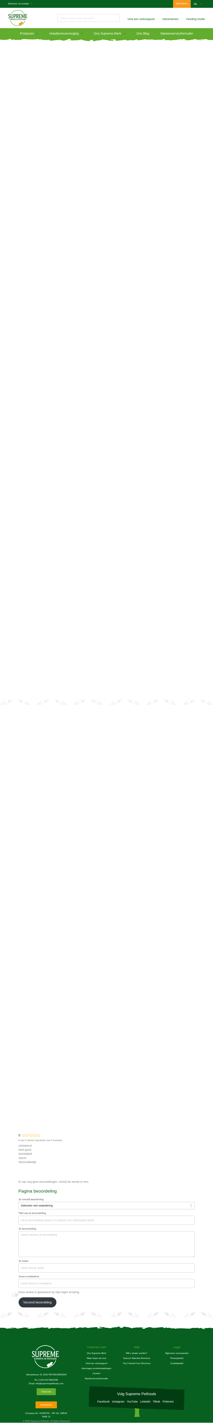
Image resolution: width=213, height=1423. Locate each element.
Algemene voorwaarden (177, 1353)
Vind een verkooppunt (106, 661)
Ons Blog (142, 33)
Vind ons (46, 1391)
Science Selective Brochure (136, 1358)
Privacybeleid (176, 1358)
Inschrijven (46, 1404)
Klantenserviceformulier (177, 33)
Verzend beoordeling (37, 1302)
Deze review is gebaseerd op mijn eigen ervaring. (49, 1292)
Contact (96, 1373)
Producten (27, 33)
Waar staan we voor (96, 1358)
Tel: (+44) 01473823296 (46, 1380)
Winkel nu (37, 213)
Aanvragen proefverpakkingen (96, 1368)
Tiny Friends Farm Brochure (136, 1363)
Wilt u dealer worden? (137, 776)
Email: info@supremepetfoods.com (46, 1383)
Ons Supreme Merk (107, 33)
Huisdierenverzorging (64, 33)
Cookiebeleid (176, 1363)
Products (25, 41)
